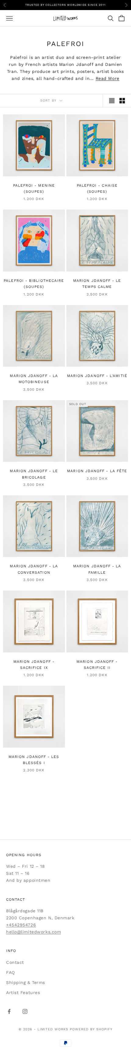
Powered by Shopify (91, 1029)
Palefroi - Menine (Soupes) (34, 188)
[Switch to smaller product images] (122, 100)
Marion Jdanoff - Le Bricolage (34, 474)
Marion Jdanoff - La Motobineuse (34, 379)
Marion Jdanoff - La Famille (97, 569)
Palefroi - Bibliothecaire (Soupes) (34, 283)
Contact (15, 962)
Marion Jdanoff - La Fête (97, 471)
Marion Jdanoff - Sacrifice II (97, 664)
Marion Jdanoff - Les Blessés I (34, 760)
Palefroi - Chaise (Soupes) (97, 188)
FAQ (10, 972)
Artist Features (23, 992)
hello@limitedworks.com (33, 931)
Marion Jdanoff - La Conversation (34, 569)
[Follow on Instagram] (25, 1011)
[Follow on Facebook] (9, 1011)
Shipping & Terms (25, 982)
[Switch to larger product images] (112, 100)
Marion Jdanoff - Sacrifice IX (34, 664)
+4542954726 (21, 924)
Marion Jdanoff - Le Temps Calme (97, 283)
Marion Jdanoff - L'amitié (97, 376)
